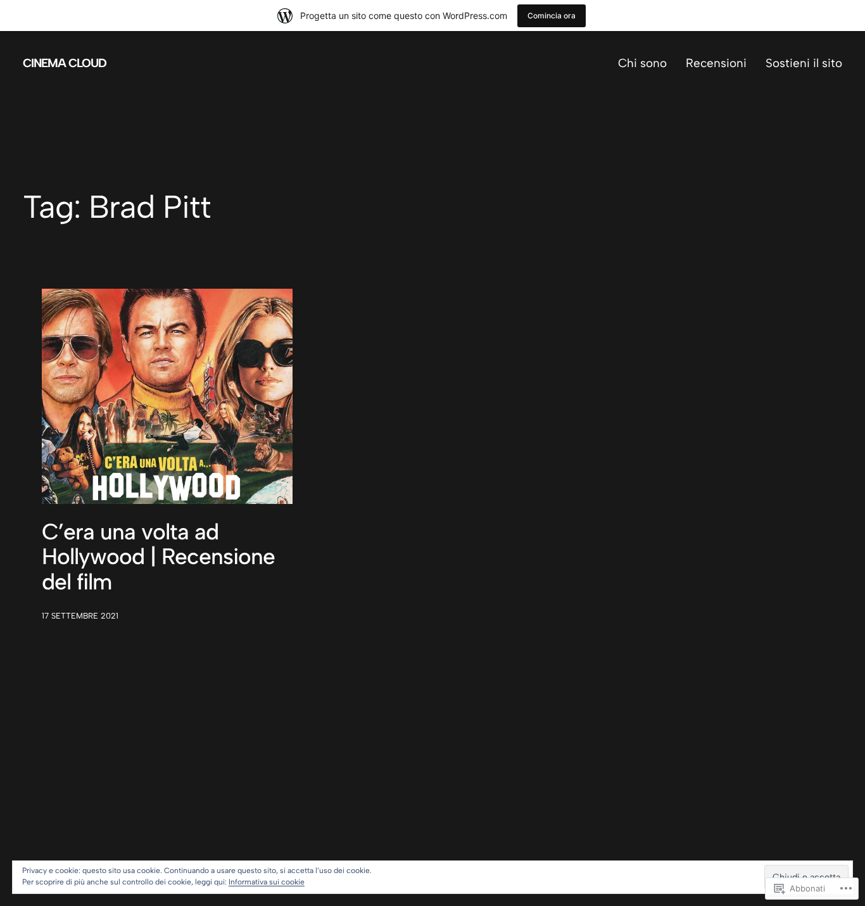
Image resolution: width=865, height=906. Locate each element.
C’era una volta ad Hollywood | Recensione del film (158, 557)
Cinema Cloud (64, 63)
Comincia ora (551, 15)
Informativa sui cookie (267, 882)
